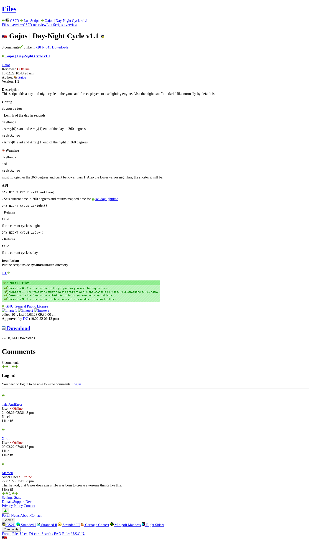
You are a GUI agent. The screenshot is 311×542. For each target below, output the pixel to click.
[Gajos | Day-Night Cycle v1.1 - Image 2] (26, 310)
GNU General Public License (26, 306)
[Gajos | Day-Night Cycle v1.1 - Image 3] (41, 310)
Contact (29, 506)
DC (25, 319)
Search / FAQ (51, 534)
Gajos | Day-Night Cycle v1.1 (66, 21)
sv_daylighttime (106, 199)
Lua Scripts (32, 21)
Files (9, 9)
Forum (6, 534)
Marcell (7, 473)
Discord (35, 534)
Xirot (5, 438)
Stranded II (48, 525)
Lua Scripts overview (61, 25)
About (24, 515)
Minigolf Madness (127, 525)
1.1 (4, 273)
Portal (6, 515)
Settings (7, 497)
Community (11, 529)
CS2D (14, 21)
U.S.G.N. (78, 534)
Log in (76, 384)
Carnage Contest (96, 525)
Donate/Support (13, 502)
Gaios (6, 65)
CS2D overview (34, 25)
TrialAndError (12, 404)
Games (8, 520)
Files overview (12, 25)
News (15, 515)
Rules (66, 534)
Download (17, 328)
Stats (17, 497)
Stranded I (28, 525)
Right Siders (154, 525)
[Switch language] (4, 538)
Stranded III (71, 525)
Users (24, 534)
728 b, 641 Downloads (52, 47)
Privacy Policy (12, 506)
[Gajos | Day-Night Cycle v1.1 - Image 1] (10, 310)
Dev (28, 502)
